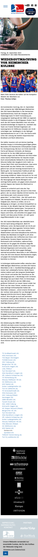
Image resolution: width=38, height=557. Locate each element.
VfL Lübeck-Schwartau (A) (12, 417)
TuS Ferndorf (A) (8, 413)
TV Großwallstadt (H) (10, 353)
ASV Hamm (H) (8, 428)
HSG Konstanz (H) (9, 393)
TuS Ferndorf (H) (8, 371)
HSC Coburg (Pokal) (10, 395)
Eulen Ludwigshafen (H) (11, 419)
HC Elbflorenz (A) (9, 426)
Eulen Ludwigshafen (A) (11, 386)
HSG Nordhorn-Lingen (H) (12, 415)
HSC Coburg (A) (8, 362)
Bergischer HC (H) (9, 411)
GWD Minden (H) (8, 400)
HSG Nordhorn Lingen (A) (12, 373)
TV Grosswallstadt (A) (10, 391)
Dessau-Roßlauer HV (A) (11, 380)
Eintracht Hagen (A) (10, 406)
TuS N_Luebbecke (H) (10, 437)
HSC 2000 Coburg (9, 404)
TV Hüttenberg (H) (9, 378)
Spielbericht (9, 433)
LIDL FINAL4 (7, 369)
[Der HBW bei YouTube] (27, 6)
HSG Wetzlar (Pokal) (10, 424)
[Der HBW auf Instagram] (35, 6)
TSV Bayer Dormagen (10, 358)
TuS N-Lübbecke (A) (10, 389)
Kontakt (8, 527)
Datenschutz (8, 525)
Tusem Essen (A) (8, 402)
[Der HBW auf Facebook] (31, 6)
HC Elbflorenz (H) (9, 382)
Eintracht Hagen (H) (10, 367)
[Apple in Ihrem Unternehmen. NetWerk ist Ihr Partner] (27, 537)
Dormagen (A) (7, 397)
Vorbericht (8, 430)
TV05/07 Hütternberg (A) (12, 435)
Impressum (7, 522)
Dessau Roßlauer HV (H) (11, 422)
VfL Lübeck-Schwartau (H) (12, 375)
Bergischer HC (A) (9, 364)
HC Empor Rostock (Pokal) (12, 408)
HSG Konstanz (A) (9, 356)
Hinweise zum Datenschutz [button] (14, 549)
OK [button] (5, 553)
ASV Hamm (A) (7, 384)
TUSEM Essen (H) (9, 360)
